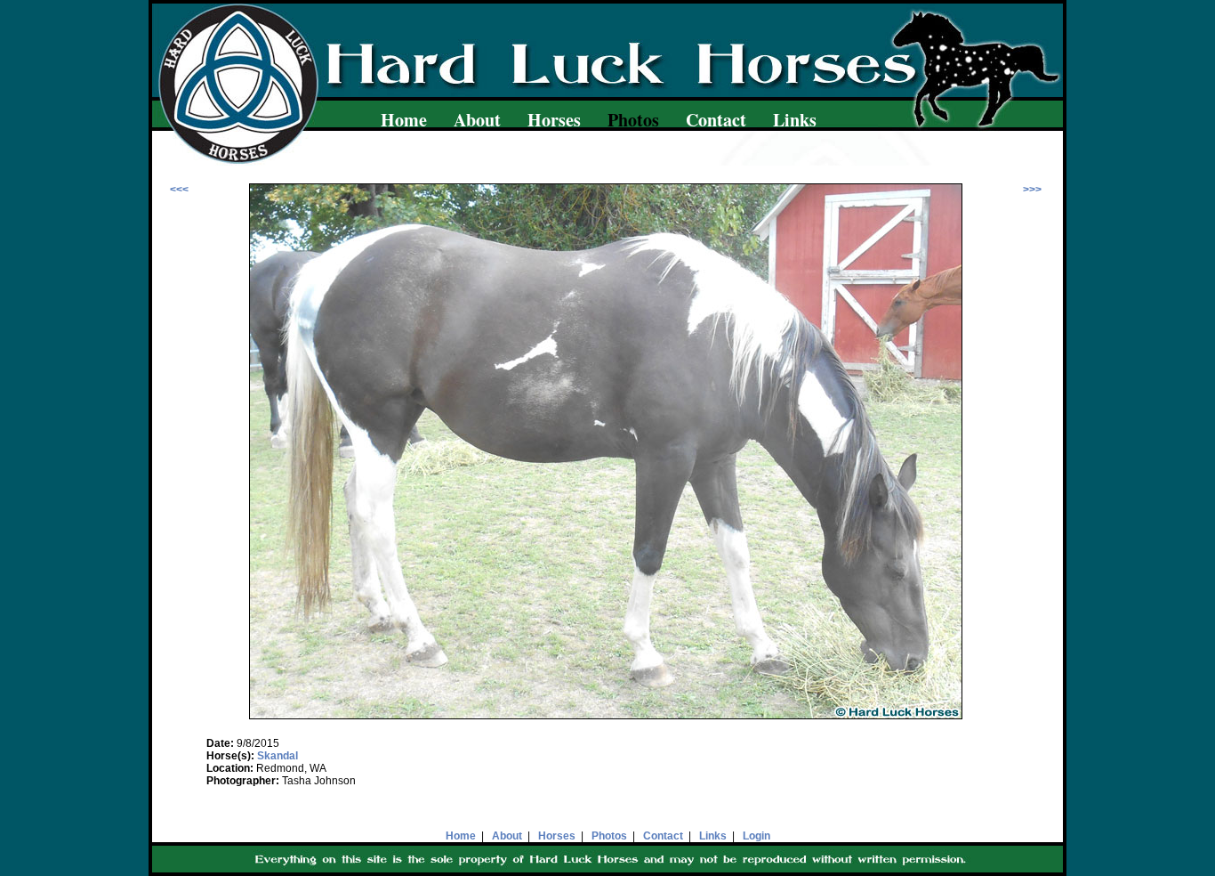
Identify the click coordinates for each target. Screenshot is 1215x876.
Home (404, 120)
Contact (716, 120)
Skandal (277, 756)
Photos (609, 836)
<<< (179, 189)
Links (795, 120)
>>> (1032, 189)
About (477, 120)
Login (756, 836)
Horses (554, 120)
